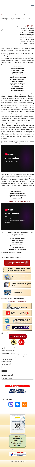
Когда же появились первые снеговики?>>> (17, 201)
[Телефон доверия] (17, 453)
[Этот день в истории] (17, 449)
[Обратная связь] (17, 262)
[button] (4, 6)
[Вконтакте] (18, 404)
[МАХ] (11, 404)
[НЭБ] (17, 313)
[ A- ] (32, 26)
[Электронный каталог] (17, 277)
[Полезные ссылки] (17, 292)
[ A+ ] (29, 26)
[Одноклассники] (24, 404)
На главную (4, 15)
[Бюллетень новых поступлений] (17, 301)
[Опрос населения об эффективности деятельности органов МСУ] (17, 441)
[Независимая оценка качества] (17, 269)
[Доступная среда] (13, 342)
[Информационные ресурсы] (17, 284)
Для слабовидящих (18, 336)
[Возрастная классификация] (21, 342)
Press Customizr (22, 461)
